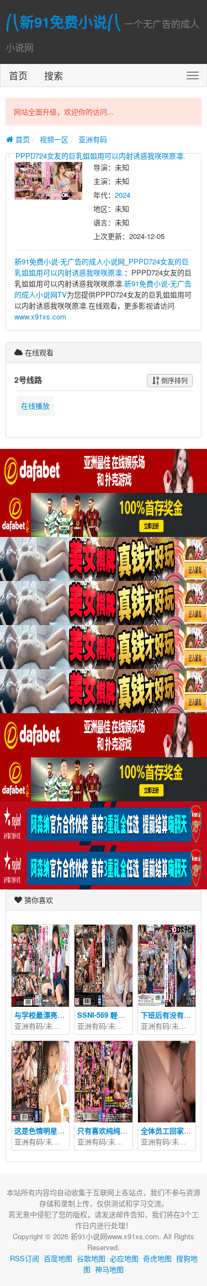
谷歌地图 (91, 1258)
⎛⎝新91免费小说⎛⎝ (63, 22)
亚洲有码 (92, 139)
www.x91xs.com (40, 316)
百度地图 (58, 1258)
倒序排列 (174, 380)
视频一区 (54, 139)
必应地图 (124, 1258)
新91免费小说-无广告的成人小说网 (69, 261)
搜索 (53, 75)
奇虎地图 (157, 1258)
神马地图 (109, 1269)
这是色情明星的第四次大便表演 (64, 1130)
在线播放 (35, 405)
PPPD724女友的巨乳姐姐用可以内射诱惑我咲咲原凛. (100, 155)
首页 (18, 75)
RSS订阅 (24, 1258)
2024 (122, 194)
